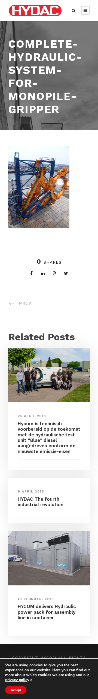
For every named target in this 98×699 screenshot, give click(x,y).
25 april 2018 (32, 416)
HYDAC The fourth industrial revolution (40, 501)
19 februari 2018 (36, 599)
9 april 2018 (31, 491)
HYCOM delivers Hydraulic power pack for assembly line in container (47, 612)
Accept (16, 690)
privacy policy (17, 679)
